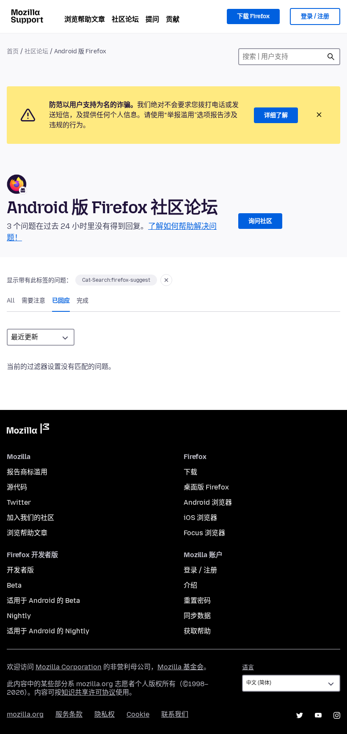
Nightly (19, 616)
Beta (14, 585)
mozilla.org (25, 714)
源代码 (17, 487)
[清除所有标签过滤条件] (166, 280)
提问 (152, 19)
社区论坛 (125, 19)
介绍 (190, 585)
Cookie (138, 714)
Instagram (336, 715)
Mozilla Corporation (69, 667)
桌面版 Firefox (206, 487)
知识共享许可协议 (88, 692)
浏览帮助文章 (84, 19)
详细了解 (276, 115)
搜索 (331, 56)
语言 (248, 667)
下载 (190, 472)
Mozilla (28, 430)
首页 (13, 51)
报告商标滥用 (27, 472)
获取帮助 (197, 631)
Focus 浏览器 (204, 533)
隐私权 (104, 714)
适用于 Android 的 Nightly (48, 631)
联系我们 (174, 714)
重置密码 (197, 601)
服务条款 (69, 714)
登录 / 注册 (315, 16)
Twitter (19, 502)
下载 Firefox (253, 16)
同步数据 (197, 616)
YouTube (318, 715)
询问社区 (260, 221)
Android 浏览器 (208, 502)
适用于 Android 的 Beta (43, 601)
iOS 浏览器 (200, 518)
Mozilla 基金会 (180, 667)
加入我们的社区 (30, 518)
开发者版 (20, 570)
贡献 (172, 19)
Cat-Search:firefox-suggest (116, 280)
